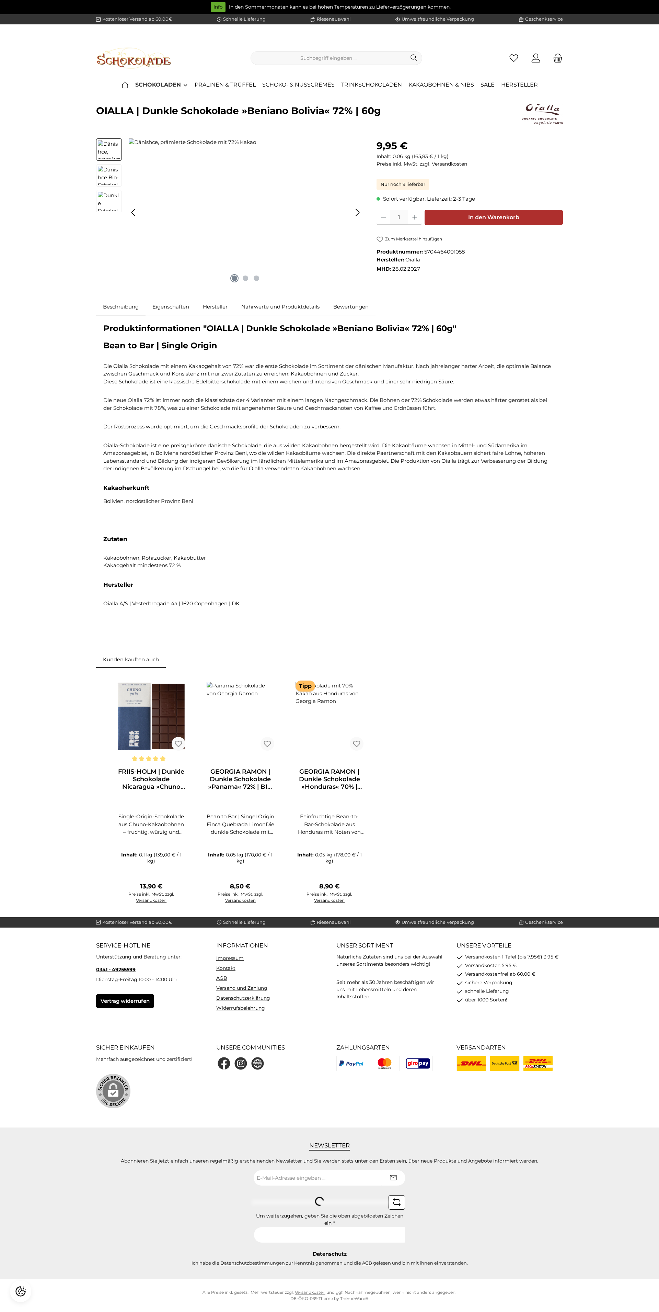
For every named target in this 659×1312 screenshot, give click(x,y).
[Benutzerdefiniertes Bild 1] (351, 1063)
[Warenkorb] (555, 58)
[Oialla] (542, 114)
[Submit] (393, 1178)
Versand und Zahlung (241, 988)
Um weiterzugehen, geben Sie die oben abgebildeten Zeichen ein (329, 1219)
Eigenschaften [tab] (170, 306)
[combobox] (328, 58)
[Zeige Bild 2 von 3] (245, 278)
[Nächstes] (357, 212)
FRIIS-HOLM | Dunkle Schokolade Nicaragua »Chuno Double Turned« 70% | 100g (151, 779)
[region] (229, 212)
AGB (221, 978)
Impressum (230, 958)
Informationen (242, 945)
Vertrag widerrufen (125, 1001)
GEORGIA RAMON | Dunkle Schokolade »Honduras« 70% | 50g (329, 779)
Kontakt (225, 968)
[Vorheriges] (134, 212)
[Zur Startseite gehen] (134, 58)
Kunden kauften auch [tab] (131, 659)
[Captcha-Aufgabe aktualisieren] (397, 1202)
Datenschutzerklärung (243, 998)
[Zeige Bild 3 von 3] (256, 278)
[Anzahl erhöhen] (415, 217)
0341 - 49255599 (116, 969)
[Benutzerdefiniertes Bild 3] (418, 1063)
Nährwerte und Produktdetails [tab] (280, 306)
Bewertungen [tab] (351, 306)
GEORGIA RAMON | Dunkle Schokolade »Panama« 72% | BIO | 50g (240, 779)
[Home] (124, 84)
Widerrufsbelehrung (240, 1008)
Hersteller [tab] (215, 306)
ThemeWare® (354, 1298)
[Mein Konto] (536, 58)
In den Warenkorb (493, 217)
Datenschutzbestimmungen (252, 1263)
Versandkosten (310, 1292)
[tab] (121, 307)
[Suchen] (414, 58)
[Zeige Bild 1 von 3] (234, 278)
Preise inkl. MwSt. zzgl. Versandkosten (422, 164)
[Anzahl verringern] (384, 217)
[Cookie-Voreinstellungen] (20, 1291)
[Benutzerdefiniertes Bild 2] (385, 1063)
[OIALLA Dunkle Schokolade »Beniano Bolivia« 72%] (245, 212)
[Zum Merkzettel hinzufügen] (178, 744)
